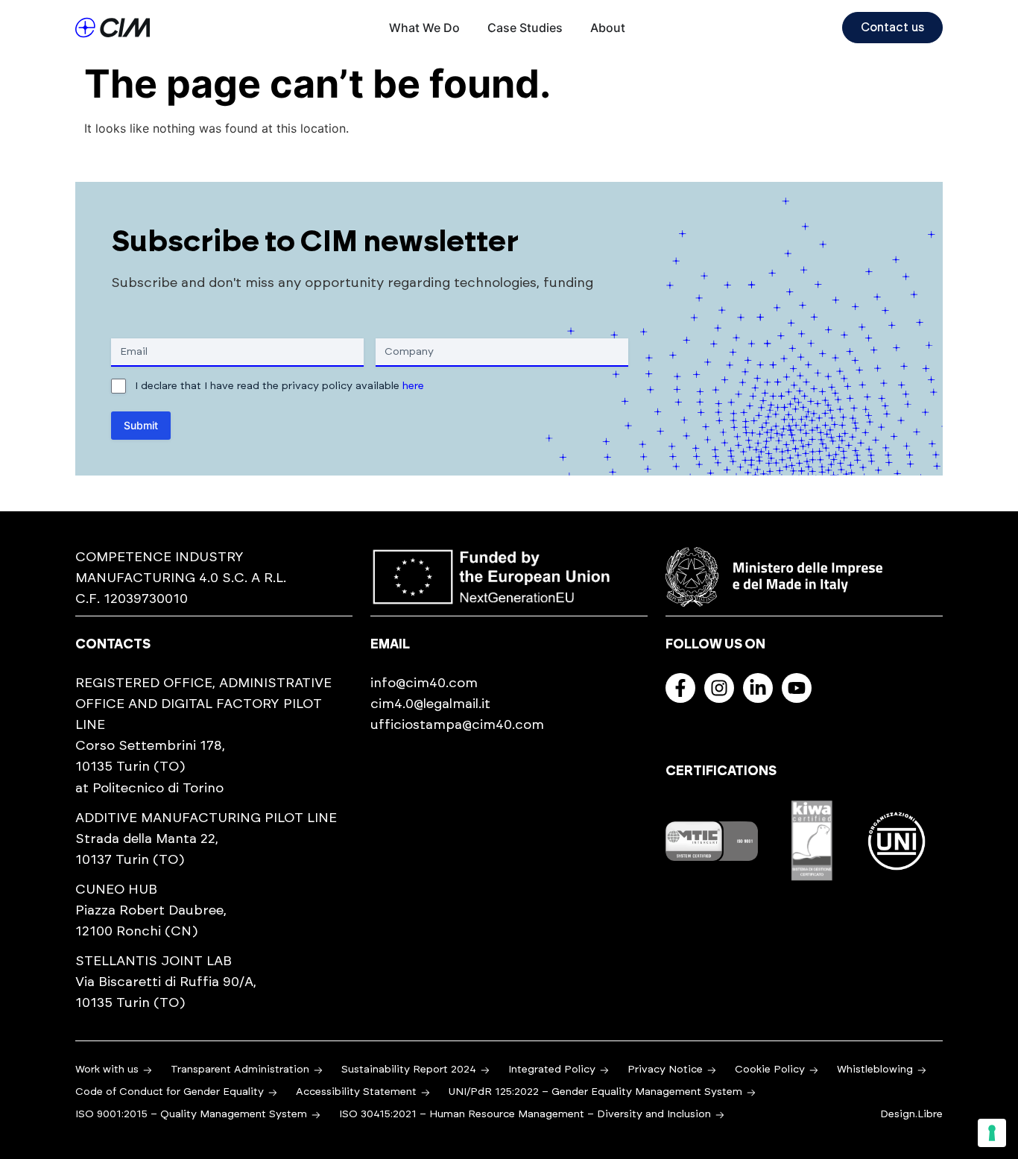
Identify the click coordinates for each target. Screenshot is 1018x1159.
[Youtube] (797, 688)
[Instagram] (719, 688)
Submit (141, 425)
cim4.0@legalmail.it (430, 704)
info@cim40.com (424, 683)
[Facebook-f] (680, 688)
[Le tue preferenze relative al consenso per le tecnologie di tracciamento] (992, 1133)
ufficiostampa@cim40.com (457, 725)
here (413, 386)
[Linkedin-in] (758, 688)
